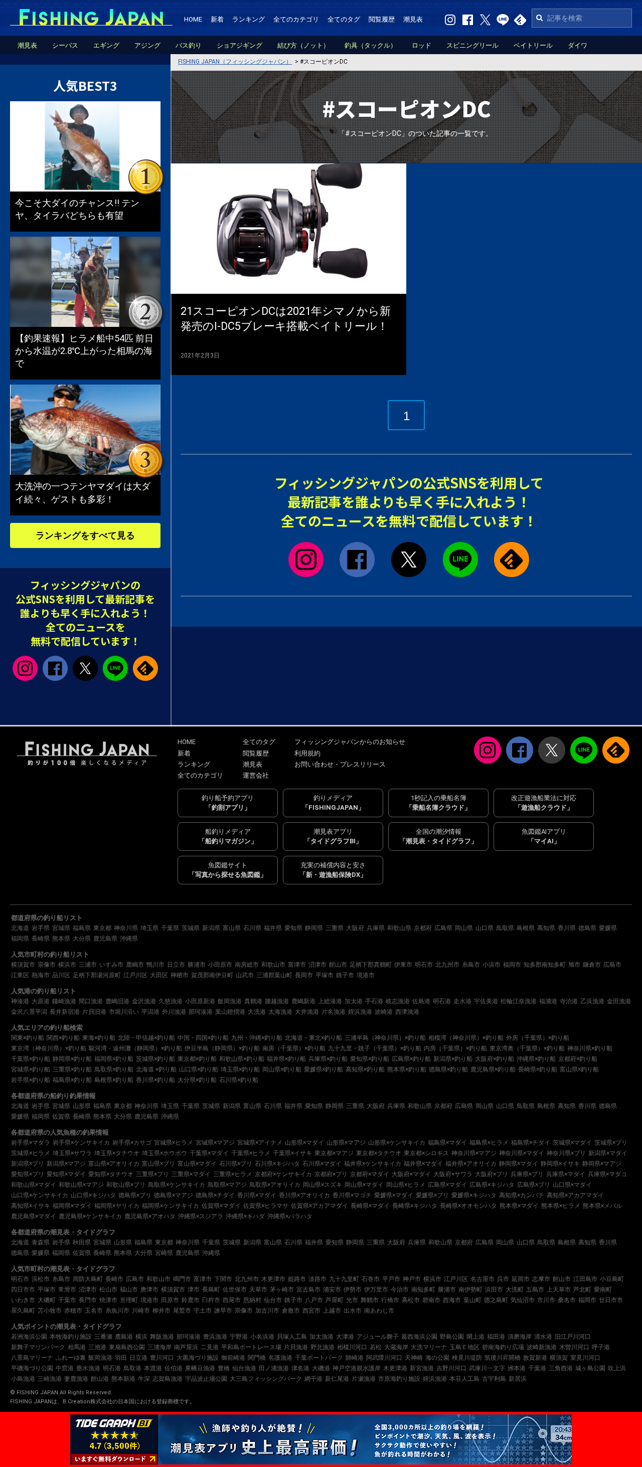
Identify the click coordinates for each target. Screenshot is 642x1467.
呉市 (503, 1278)
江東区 (20, 975)
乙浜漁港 (592, 1001)
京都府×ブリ (331, 1174)
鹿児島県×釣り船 (493, 1069)
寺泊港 (569, 1001)
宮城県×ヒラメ (173, 1142)
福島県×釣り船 (72, 1079)
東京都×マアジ (334, 1153)
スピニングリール (472, 45)
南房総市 (247, 964)
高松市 (411, 1300)
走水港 (462, 1001)
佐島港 (421, 1001)
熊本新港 (123, 1378)
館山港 (100, 1378)
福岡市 (512, 964)
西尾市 (232, 1300)
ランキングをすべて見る (85, 535)
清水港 (543, 1336)
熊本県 (61, 938)
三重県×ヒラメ (232, 1174)
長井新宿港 (65, 1011)
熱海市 (41, 975)
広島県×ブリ (533, 1184)
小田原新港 (200, 1001)
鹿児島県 (105, 938)
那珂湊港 (201, 1011)
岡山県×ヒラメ (405, 1184)
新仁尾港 (337, 1378)
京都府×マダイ (369, 1174)
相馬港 (77, 1347)
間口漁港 (91, 1001)
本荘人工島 (464, 1378)
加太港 (354, 1001)
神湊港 (20, 1001)
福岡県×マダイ (72, 1205)
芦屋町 (335, 1300)
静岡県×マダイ (518, 1163)
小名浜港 (262, 1336)
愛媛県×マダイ (393, 1195)
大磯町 (47, 1300)
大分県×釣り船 (197, 1079)
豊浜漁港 (215, 1336)
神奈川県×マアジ (474, 1153)
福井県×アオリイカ (471, 1163)
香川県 (567, 928)
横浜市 (67, 964)
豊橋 (224, 1368)
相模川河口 (352, 1347)
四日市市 (23, 1289)
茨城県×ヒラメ (30, 1153)
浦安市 (332, 1289)
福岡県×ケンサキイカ (170, 1205)
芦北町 (582, 1289)
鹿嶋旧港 (117, 1001)
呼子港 (601, 1347)
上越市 (332, 1310)
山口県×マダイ (572, 1184)
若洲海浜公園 (29, 1336)
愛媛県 (608, 928)
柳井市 (161, 1310)
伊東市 (403, 964)
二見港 (210, 1347)
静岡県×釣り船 (72, 1058)
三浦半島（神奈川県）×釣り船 (385, 1037)
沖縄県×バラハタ (289, 1216)
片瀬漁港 (364, 1378)
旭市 (574, 964)
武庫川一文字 (487, 1368)
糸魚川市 (117, 1310)
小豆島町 (612, 1278)
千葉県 (170, 928)
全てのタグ (344, 19)
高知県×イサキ (30, 1205)
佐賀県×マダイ (221, 1205)
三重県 (335, 928)
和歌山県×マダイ (33, 1184)
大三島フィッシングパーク (266, 1378)
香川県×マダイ (256, 1195)
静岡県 (314, 928)
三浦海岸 (159, 1347)
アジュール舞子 (378, 1336)
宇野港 (239, 1336)
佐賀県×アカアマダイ (319, 1205)
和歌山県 (399, 928)
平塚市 (324, 975)
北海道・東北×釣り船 (313, 1037)
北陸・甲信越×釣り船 (146, 1037)
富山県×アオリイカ (113, 1163)
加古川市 (267, 1310)
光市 (352, 1300)
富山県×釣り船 (579, 1069)
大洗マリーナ (429, 1347)
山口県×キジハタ (93, 1195)
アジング (147, 45)
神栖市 (180, 975)
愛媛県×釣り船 (323, 1069)
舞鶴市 (370, 1300)
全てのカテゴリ (296, 19)
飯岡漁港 (230, 1001)
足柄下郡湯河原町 (97, 975)
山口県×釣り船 (198, 1069)
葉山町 (472, 1300)
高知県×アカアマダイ (575, 1195)
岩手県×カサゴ (131, 1142)
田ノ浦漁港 (274, 1368)
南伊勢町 (470, 1289)
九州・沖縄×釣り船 (256, 1037)
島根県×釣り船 (113, 1079)
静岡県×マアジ (601, 1163)
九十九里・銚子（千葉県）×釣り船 (374, 1048)
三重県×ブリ (152, 1174)
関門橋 (257, 1357)
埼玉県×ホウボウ (164, 1153)
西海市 (452, 1300)
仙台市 (273, 1300)
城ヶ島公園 (590, 1368)
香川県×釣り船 (155, 1079)
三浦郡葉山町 (274, 975)
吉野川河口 (451, 1368)
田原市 (170, 1300)
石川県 (252, 928)
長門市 (88, 1300)
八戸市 (314, 1300)
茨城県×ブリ (610, 1142)
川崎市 (141, 1310)
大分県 (82, 938)
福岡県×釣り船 (113, 1058)
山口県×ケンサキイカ (39, 1195)
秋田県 (82, 1242)
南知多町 (423, 1289)
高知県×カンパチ (521, 1195)
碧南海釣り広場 (503, 1347)
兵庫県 (376, 928)
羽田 (121, 1357)
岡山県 (464, 928)
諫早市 (223, 1310)
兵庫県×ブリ (527, 1174)
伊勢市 (353, 1289)
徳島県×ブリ (134, 1195)
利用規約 (307, 753)
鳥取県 (505, 928)
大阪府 (355, 928)
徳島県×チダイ (215, 1195)
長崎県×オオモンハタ (468, 1205)
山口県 (484, 928)
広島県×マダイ (447, 1184)
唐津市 (149, 1289)
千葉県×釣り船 (30, 1058)
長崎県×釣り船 (537, 1069)
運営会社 (256, 775)
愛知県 (293, 928)
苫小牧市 (50, 1310)
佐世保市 (235, 1289)
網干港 (313, 1378)
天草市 (258, 1289)
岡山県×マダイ (364, 1184)
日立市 (176, 964)
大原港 (41, 1001)
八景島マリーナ (32, 1357)
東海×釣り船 (98, 1037)
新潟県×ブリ (27, 1163)
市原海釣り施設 (399, 1378)
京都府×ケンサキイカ (283, 1174)
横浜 (141, 1336)
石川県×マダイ (322, 1163)
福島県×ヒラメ (489, 1142)
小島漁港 (23, 1378)
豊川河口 (162, 1357)
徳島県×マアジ (173, 1195)
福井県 (273, 928)
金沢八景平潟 (29, 1011)
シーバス (65, 45)
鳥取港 (132, 1368)
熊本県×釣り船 (406, 1069)
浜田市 (494, 1289)
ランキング (248, 19)
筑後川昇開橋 (503, 1357)
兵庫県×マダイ (565, 1174)
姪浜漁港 (360, 1011)
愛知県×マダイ (66, 1174)
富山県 (232, 928)
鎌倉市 (592, 964)
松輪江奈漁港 (519, 1001)
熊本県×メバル (602, 1205)
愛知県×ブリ (27, 1174)
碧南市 (431, 1300)
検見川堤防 (467, 1357)
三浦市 (88, 964)
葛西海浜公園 (419, 1336)
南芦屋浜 (186, 1347)
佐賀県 (61, 1116)
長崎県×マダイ (370, 1205)
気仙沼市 (523, 1300)
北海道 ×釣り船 (156, 1069)
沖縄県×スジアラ (200, 1216)
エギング (106, 45)
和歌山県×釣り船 (241, 1058)
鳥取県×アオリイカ (274, 1184)
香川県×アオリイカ (304, 1195)
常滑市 (67, 1289)
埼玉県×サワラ (72, 1153)
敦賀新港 (535, 1357)
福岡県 (20, 938)
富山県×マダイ (197, 1163)
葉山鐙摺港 (230, 1011)
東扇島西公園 (127, 1347)
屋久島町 (23, 1310)
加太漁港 (321, 1336)
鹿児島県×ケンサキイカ (90, 1216)
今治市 (400, 1289)
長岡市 (304, 975)
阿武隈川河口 (384, 1357)
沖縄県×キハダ (245, 1216)
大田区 (159, 975)
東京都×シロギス (426, 1153)
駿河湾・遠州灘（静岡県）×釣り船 (135, 1048)
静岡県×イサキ (560, 1163)
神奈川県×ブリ (566, 1153)
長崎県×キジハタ (414, 1205)
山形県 (82, 1106)
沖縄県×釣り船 (536, 1058)
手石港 (374, 1001)
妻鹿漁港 (76, 1378)
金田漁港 (619, 1001)
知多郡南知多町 (545, 964)
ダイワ (577, 45)
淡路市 (317, 1278)
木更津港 (395, 1368)
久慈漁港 (170, 1001)
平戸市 (391, 1278)
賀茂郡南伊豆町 (212, 975)
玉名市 (94, 1310)
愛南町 (603, 1289)
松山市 (108, 1289)
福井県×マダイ (423, 1163)
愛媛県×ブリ (432, 1195)
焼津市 (108, 1300)
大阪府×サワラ (452, 1174)
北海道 (20, 928)
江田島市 (585, 1278)
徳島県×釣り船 (448, 1069)
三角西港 (561, 1368)
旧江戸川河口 (573, 1336)
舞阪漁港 (162, 1336)
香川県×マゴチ (352, 1195)
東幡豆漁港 (200, 1368)
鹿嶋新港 (303, 1001)
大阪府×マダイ (411, 1174)
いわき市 (23, 1300)
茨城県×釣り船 (155, 1058)
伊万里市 (376, 1289)
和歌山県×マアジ (81, 1184)
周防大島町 (88, 1278)
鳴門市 (182, 1278)
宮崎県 (164, 1252)
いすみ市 (111, 964)
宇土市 (203, 1310)
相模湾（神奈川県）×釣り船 (466, 1037)
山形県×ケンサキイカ (396, 1142)
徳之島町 (496, 1300)
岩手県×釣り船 (30, 1079)
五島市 (535, 1289)
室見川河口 (585, 1357)
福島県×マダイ (447, 1142)
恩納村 (252, 1300)
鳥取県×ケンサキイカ (176, 1184)
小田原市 (220, 964)
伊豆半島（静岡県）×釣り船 (222, 1048)
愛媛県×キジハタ (474, 1195)
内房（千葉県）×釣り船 (455, 1048)
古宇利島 (494, 1378)
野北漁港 (322, 1347)
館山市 (338, 964)
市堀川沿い (124, 1011)
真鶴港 (253, 1001)
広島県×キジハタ (492, 1184)
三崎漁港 (50, 1378)
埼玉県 (149, 928)
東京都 (102, 928)
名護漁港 (280, 1357)
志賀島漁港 (167, 1378)
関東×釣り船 (27, 1037)
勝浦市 (197, 964)
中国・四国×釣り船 (203, 1037)
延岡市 (521, 1278)
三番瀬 (103, 1336)
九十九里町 (344, 1278)
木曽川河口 (574, 1347)
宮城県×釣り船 (30, 1069)
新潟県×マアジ (66, 1163)
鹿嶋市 (135, 964)
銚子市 (345, 975)
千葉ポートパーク (319, 1357)
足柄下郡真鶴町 (371, 964)
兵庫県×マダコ (607, 1174)
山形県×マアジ (346, 1142)
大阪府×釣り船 (494, 1058)
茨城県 (191, 928)
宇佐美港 (486, 1001)
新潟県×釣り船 (452, 1058)
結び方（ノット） (303, 45)
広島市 (612, 964)
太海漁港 (280, 1011)
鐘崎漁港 (64, 1001)
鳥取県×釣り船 (113, 1069)
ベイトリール (533, 45)
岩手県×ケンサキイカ (81, 1142)
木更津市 (273, 1278)
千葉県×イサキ (292, 1153)
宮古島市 (308, 1289)
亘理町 (129, 1300)
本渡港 (153, 1368)
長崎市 (114, 1278)
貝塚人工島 (292, 1336)
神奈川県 (126, 928)
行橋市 (390, 1300)
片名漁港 (334, 1011)
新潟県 (211, 928)
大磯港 (321, 1368)
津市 (194, 1289)
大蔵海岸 (396, 1347)
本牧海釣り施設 (71, 1336)
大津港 (345, 1336)
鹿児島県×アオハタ (150, 1216)
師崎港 (355, 1357)
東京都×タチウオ (378, 1153)
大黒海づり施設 (198, 1357)
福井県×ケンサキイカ (372, 1163)
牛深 (144, 1378)
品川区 (61, 975)
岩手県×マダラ (30, 1142)
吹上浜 (617, 1368)
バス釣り (189, 45)
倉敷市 (291, 1310)
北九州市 (447, 964)
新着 (217, 19)
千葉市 (67, 1300)
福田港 (496, 1336)
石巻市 (371, 1278)
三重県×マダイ (191, 1174)
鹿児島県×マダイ (33, 1216)
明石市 (424, 964)
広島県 (443, 928)
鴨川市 (155, 964)
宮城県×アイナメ (259, 1142)
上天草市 (559, 1289)
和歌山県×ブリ (125, 1184)
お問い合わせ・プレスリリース (340, 764)
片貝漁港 (296, 1347)
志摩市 (541, 1278)
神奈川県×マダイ (521, 1153)
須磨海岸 (520, 1336)
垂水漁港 (88, 1368)
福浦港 (548, 1001)
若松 (376, 1347)
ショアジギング (239, 45)
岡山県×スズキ (322, 1184)
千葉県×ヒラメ (250, 1153)
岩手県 (41, 928)
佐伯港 (174, 1368)
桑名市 (567, 1300)
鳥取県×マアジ (227, 1184)
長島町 (211, 1289)
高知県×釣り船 (365, 1069)
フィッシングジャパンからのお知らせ (349, 742)
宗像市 (47, 964)
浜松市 (41, 1278)
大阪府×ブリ (491, 1174)
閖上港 (475, 1336)
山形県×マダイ (304, 1142)
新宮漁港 (422, 1368)
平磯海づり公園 (32, 1368)
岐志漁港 (398, 1001)
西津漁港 (407, 1011)
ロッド (421, 45)
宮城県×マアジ (215, 1142)
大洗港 (257, 1011)
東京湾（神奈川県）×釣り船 (48, 1048)
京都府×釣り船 (577, 1058)
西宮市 (311, 1310)
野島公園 (452, 1336)
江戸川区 (135, 975)
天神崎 (414, 1357)
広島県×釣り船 (411, 1058)
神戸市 (412, 1278)
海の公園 (437, 1357)
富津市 (297, 964)
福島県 (82, 928)
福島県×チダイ (530, 1142)
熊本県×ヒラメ (560, 1205)
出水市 (353, 1310)
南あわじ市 (379, 1310)
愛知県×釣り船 (369, 1058)
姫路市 (297, 1278)
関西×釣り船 (63, 1037)
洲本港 (517, 1368)
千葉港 (537, 1368)
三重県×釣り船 (72, 1069)
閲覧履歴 (382, 19)
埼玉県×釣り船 (240, 1069)
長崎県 (41, 938)
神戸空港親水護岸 (357, 1368)
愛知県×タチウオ (110, 1174)
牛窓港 (65, 1368)
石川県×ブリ (235, 1163)
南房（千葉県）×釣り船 (294, 1048)
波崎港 (384, 1011)
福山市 (129, 1289)
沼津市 (317, 964)
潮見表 (413, 19)
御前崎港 (233, 1357)
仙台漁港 (244, 1368)
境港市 (366, 975)
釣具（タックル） (371, 45)
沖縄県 (129, 938)
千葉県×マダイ (209, 1153)
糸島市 (471, 964)
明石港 (442, 1001)
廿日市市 (611, 1300)
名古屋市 (482, 1278)
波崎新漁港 (542, 1347)
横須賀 (559, 1357)
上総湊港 (330, 1001)
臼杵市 (211, 1300)
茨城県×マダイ (572, 1142)
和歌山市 (273, 964)
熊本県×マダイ (519, 1205)
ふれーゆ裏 (71, 1357)
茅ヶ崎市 (282, 1289)
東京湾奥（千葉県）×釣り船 (527, 1048)
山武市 (245, 975)
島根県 (526, 928)
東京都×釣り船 (197, 1058)
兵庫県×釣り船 (328, 1058)
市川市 (546, 1300)
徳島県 (587, 928)
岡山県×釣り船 (281, 1069)
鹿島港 (124, 1336)
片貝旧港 (94, 1011)
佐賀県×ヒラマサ (265, 1205)
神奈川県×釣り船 (589, 1048)
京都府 (423, 928)
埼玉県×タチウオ (116, 1153)
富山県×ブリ (158, 1163)
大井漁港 (307, 1011)
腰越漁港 (277, 1001)
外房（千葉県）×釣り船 (537, 1037)
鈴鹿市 (191, 1300)
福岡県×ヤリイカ (116, 1205)
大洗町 (515, 1289)
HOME (193, 19)
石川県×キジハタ (277, 1163)
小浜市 (492, 964)
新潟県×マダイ (607, 1153)
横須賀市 (23, 964)
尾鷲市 (182, 1310)
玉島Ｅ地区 (464, 1347)
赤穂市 (73, 1310)
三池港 (97, 1347)
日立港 (138, 1357)
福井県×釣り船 (286, 1058)
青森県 (41, 1242)
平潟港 (150, 1011)
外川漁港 (174, 1011)
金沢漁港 (144, 1001)
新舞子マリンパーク (38, 1347)
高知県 (546, 928)
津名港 (300, 1368)
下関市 (223, 1278)
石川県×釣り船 (238, 1079)
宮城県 (61, 928)
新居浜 (518, 1378)
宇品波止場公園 (206, 1378)
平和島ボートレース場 (251, 1347)
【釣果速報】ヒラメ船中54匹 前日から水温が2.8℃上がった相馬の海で (84, 351)
